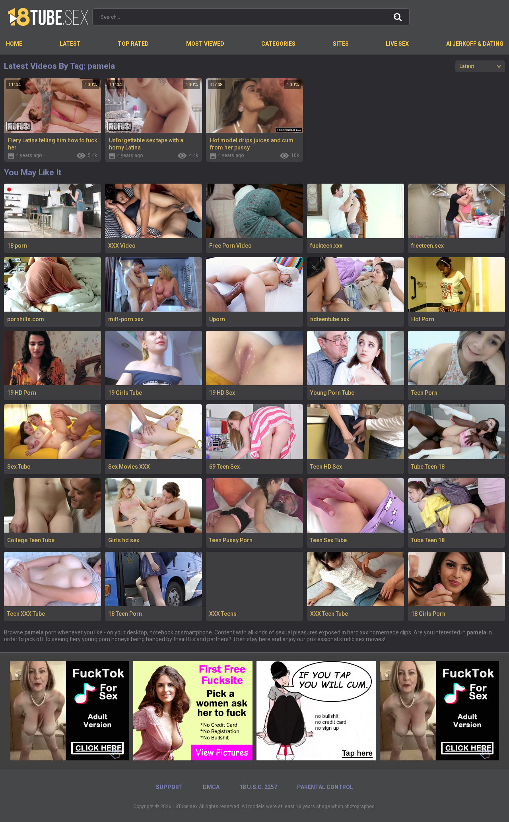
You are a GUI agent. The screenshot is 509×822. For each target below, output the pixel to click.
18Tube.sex (185, 806)
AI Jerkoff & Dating (474, 44)
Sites (341, 44)
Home (14, 44)
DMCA (211, 787)
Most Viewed (205, 44)
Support (169, 787)
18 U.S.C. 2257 (258, 787)
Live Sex (397, 44)
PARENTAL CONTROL (325, 787)
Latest (70, 44)
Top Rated (133, 44)
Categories (278, 44)
